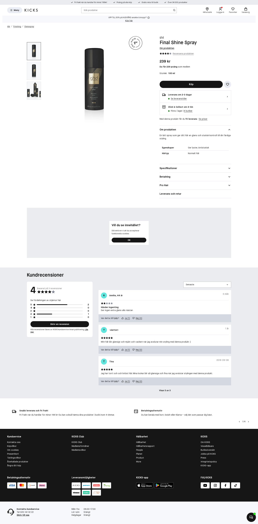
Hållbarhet (141, 442)
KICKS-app (206, 465)
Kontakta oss (13, 442)
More (138, 461)
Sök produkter (91, 10)
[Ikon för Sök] (174, 10)
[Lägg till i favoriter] (227, 84)
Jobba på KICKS (208, 453)
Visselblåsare (207, 446)
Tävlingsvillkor (14, 457)
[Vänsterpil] (239, 421)
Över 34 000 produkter (177, 2)
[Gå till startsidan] (31, 10)
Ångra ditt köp (14, 465)
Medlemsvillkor (79, 450)
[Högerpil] (248, 421)
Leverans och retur (170, 193)
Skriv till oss (23, 515)
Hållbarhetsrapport (145, 446)
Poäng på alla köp (124, 2)
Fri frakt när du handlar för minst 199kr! (90, 2)
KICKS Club (77, 442)
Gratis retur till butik (150, 2)
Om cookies (13, 450)
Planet (139, 453)
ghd (162, 37)
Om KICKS (205, 442)
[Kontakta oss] (251, 517)
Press (203, 457)
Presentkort (13, 453)
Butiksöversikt (208, 450)
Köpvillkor (12, 446)
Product (140, 457)
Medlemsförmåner (80, 446)
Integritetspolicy (209, 461)
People (139, 450)
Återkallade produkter (17, 461)
